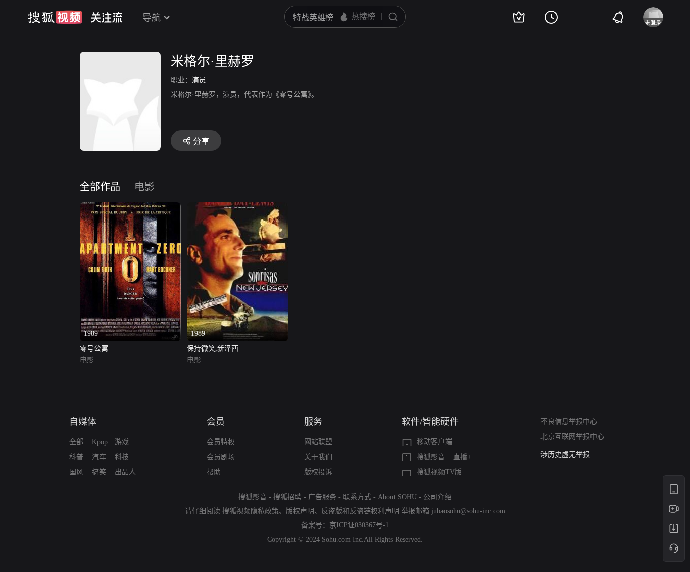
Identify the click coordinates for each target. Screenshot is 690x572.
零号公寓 (94, 349)
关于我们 (318, 457)
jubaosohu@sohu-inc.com (468, 511)
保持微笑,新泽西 (212, 349)
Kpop (100, 442)
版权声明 (300, 511)
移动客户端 (434, 442)
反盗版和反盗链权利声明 (360, 511)
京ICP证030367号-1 (359, 525)
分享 (201, 141)
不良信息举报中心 (568, 421)
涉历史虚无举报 (565, 454)
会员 (216, 422)
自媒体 (82, 422)
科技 (122, 457)
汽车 (99, 457)
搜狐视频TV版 (439, 472)
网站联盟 (318, 442)
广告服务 (322, 497)
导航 (151, 17)
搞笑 (99, 472)
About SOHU (397, 497)
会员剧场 (221, 457)
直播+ (462, 457)
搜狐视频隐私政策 (250, 511)
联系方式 (357, 497)
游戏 (122, 442)
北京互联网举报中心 (572, 437)
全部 (76, 442)
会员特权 (221, 442)
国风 (76, 472)
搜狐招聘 (287, 497)
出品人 (125, 472)
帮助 (214, 472)
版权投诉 (318, 472)
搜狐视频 (55, 17)
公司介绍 (437, 497)
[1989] (130, 208)
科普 (76, 457)
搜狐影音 (431, 457)
